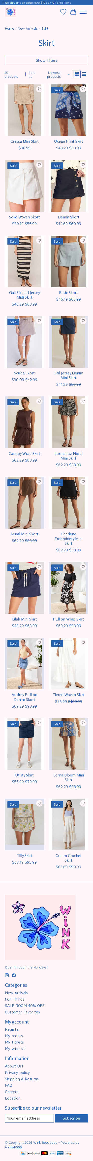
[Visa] (52, 1153)
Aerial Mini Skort (24, 533)
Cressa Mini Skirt (24, 141)
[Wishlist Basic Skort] (68, 261)
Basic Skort (68, 292)
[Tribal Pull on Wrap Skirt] (68, 588)
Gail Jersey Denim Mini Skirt (68, 375)
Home (9, 28)
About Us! (14, 1066)
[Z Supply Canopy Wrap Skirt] (24, 422)
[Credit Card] (23, 1153)
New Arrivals (28, 28)
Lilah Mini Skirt (24, 619)
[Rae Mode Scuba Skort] (24, 342)
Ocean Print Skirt (68, 141)
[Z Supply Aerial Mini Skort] (24, 502)
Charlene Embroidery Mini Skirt (68, 538)
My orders (14, 1035)
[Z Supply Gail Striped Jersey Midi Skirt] (24, 261)
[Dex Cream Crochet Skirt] (68, 824)
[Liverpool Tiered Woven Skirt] (68, 663)
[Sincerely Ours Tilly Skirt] (24, 824)
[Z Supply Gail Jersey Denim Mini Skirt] (68, 342)
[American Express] (60, 1153)
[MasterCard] (44, 1153)
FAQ (8, 1085)
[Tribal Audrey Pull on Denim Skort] (24, 663)
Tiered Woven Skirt (69, 694)
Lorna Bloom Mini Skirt (68, 777)
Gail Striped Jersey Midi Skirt (24, 295)
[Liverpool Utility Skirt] (24, 744)
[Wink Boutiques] (10, 12)
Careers (11, 1091)
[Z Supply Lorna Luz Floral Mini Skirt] (68, 422)
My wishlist (15, 1048)
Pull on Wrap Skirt (68, 619)
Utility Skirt (24, 775)
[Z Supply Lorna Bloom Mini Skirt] (68, 744)
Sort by (32, 74)
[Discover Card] (68, 1153)
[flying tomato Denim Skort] (68, 186)
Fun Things (14, 999)
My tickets (14, 1042)
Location (12, 1098)
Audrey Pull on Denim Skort (24, 697)
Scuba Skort (24, 372)
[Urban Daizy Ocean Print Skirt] (68, 110)
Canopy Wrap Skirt (24, 453)
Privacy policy (17, 1072)
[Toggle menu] (83, 12)
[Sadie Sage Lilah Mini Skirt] (24, 588)
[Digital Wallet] (34, 1153)
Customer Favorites (22, 1012)
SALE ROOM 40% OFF (24, 1005)
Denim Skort (68, 216)
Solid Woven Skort (24, 216)
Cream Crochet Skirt (69, 858)
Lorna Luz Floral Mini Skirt (69, 456)
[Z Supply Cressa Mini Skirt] (24, 110)
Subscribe (71, 1118)
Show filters (46, 60)
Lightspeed (13, 1146)
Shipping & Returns (22, 1079)
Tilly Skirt (24, 855)
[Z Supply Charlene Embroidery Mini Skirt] (68, 502)
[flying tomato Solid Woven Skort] (24, 186)
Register (12, 1029)
